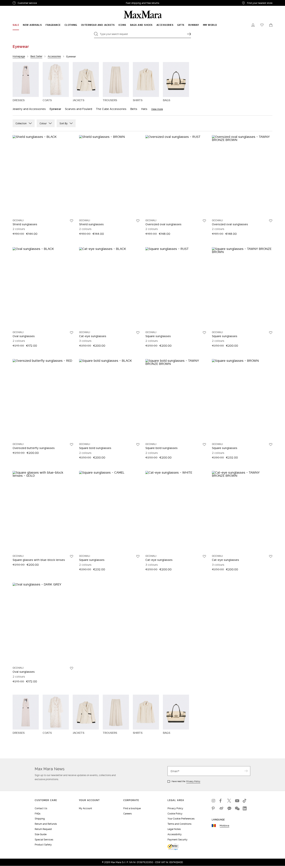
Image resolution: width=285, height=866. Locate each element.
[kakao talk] (229, 808)
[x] (229, 801)
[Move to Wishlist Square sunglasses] (204, 332)
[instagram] (214, 801)
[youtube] (237, 801)
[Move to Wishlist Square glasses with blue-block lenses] (71, 556)
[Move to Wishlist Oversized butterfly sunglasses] (71, 444)
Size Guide (41, 834)
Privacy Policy (193, 781)
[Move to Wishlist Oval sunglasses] (71, 332)
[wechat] (237, 808)
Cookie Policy (175, 813)
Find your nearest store (259, 3)
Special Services (44, 839)
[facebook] (221, 801)
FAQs (37, 813)
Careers (127, 813)
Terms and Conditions (179, 823)
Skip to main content (15, 2)
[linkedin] (245, 808)
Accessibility (175, 834)
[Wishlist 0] (261, 25)
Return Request (43, 829)
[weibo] (221, 808)
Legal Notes (174, 829)
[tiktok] (245, 801)
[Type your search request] (189, 34)
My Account (85, 808)
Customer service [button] (44, 3)
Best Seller (36, 56)
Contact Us (41, 808)
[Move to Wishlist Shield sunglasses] (71, 221)
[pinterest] (214, 808)
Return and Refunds (46, 823)
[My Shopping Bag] (270, 25)
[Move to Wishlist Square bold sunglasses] (138, 444)
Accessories (54, 56)
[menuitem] (16, 25)
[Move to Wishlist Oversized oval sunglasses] (204, 221)
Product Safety (43, 844)
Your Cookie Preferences (181, 818)
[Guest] (253, 25)
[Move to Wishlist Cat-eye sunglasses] (138, 332)
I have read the (185, 781)
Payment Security (177, 839)
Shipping (40, 818)
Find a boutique (132, 808)
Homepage (19, 56)
